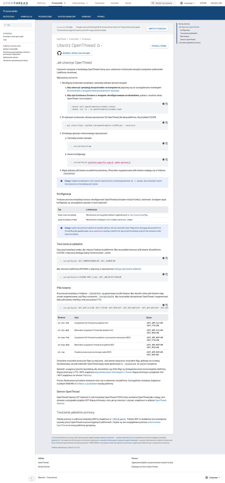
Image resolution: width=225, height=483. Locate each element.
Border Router (44, 467)
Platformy (41, 3)
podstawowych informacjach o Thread (114, 372)
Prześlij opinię (159, 46)
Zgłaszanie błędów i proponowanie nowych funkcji (152, 463)
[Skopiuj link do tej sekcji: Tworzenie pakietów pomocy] (97, 412)
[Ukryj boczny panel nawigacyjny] (31, 478)
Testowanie (99, 3)
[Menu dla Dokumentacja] (88, 3)
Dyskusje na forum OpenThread (145, 467)
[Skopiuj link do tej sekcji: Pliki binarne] (73, 288)
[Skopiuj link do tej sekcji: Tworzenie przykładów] (85, 244)
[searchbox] (17, 25)
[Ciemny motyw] (163, 103)
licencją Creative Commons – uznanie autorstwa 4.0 (113, 438)
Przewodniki (57, 3)
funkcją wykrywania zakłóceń (128, 269)
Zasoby (128, 3)
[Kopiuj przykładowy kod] (166, 103)
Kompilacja (26, 17)
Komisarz (86, 17)
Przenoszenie (45, 17)
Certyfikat (115, 3)
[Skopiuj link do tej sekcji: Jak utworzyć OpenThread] (94, 62)
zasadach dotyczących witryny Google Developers (119, 440)
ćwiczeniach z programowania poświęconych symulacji (94, 90)
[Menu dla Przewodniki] (66, 3)
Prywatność (52, 477)
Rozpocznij (9, 17)
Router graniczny (67, 17)
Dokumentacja (79, 3)
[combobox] (163, 3)
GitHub (203, 3)
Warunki (41, 477)
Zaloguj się (216, 3)
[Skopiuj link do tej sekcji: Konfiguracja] (73, 194)
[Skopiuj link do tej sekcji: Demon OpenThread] (82, 391)
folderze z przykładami (87, 383)
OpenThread (61, 39)
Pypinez (101, 17)
